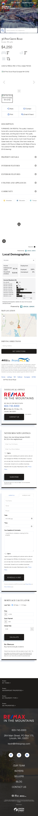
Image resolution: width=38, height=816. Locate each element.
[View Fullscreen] (3, 323)
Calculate (14, 637)
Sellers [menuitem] (19, 776)
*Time (5, 523)
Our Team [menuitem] (19, 765)
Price (5, 611)
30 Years (15, 605)
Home (3, 377)
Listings (9, 377)
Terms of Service (7, 586)
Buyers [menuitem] (19, 771)
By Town (5, 683)
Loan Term (7, 605)
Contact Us (14, 417)
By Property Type (9, 698)
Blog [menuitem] (19, 781)
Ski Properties (8, 705)
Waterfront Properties (12, 690)
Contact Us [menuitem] (19, 787)
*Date (5, 515)
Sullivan (20, 377)
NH (15, 377)
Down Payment (8, 618)
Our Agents (28, 414)
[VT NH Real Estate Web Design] (19, 810)
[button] (3, 30)
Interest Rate (7, 626)
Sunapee (27, 377)
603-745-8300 (15, 3)
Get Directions (19, 351)
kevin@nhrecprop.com (29, 3)
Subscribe (14, 477)
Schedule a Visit (26, 495)
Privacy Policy (28, 584)
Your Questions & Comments (12, 530)
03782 (34, 377)
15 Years (23, 605)
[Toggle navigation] (34, 6)
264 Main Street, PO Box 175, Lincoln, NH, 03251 (19, 737)
